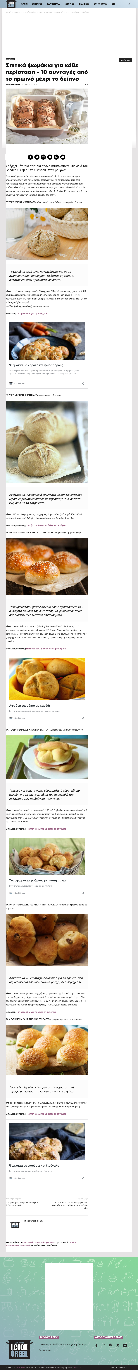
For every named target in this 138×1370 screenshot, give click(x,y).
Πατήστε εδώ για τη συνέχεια (32, 313)
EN (113, 4)
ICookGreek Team (13, 84)
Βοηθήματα (100, 4)
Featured (17, 12)
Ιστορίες (69, 4)
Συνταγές (37, 4)
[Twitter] (117, 1346)
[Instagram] (103, 1346)
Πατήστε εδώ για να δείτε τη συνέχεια (46, 525)
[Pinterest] (110, 1346)
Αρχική (24, 4)
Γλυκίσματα (53, 4)
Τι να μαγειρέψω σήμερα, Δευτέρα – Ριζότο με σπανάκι (22, 1204)
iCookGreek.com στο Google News (38, 1242)
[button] (129, 4)
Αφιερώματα (10, 59)
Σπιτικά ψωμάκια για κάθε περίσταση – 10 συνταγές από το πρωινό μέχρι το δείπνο (47, 72)
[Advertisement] (69, 34)
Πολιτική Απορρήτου (119, 1367)
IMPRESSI (77, 1368)
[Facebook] (96, 1346)
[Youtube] (125, 1346)
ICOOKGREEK (21, 1368)
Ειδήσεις (84, 4)
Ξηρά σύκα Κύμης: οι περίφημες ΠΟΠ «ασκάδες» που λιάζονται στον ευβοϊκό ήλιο (70, 1205)
